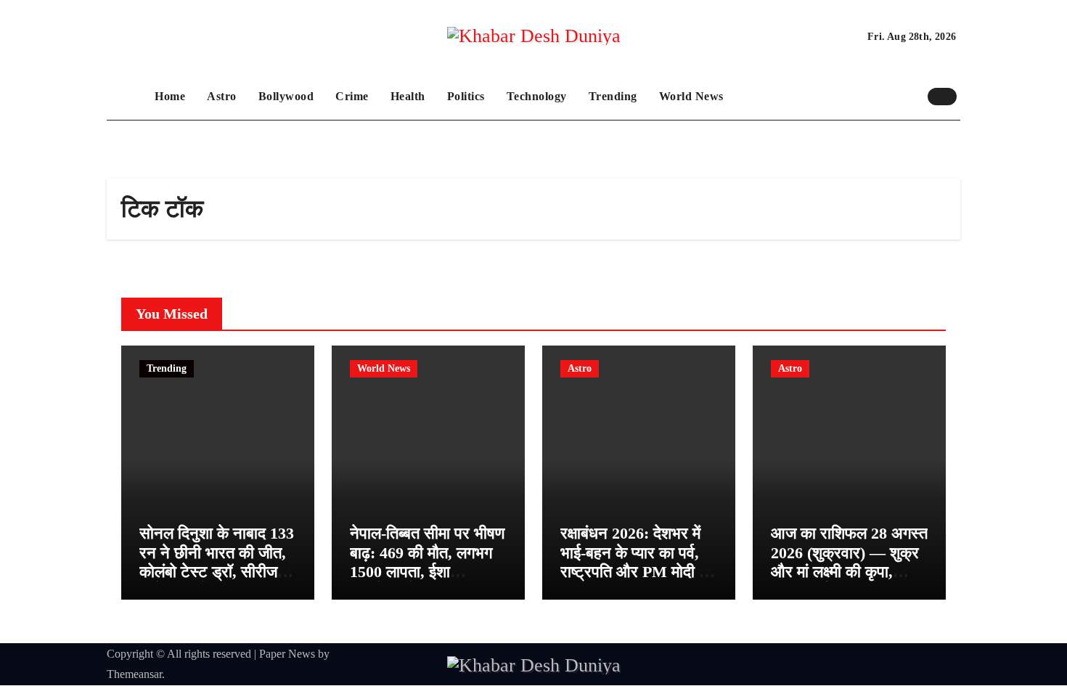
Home (170, 96)
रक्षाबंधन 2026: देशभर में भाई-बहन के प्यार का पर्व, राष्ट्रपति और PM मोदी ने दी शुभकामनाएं (634, 562)
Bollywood (286, 96)
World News (691, 96)
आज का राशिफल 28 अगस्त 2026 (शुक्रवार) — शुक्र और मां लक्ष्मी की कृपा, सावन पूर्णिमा (849, 562)
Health (408, 96)
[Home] (127, 96)
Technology (537, 96)
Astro (222, 96)
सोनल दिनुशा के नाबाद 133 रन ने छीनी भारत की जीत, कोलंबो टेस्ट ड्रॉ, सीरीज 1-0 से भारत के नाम (217, 562)
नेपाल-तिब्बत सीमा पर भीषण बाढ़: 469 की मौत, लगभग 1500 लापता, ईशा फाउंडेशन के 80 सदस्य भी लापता (427, 571)
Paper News (287, 654)
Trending (613, 96)
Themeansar (134, 674)
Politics (466, 96)
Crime (352, 96)
